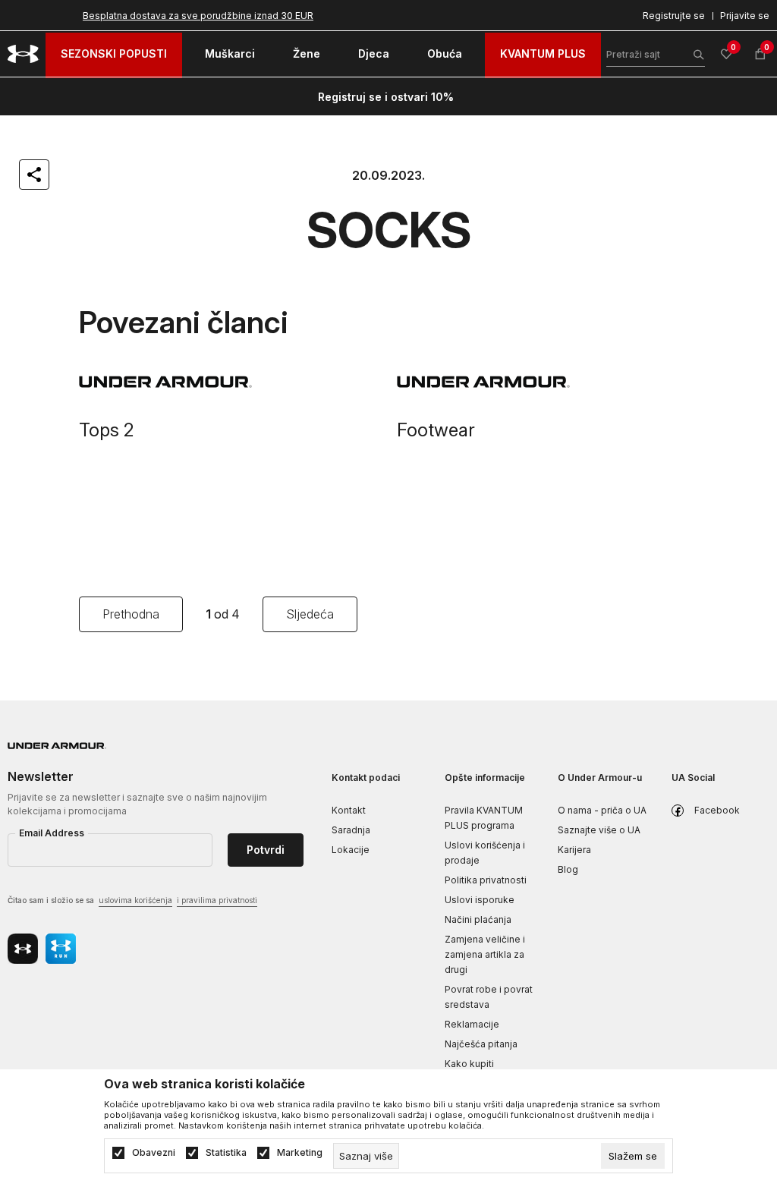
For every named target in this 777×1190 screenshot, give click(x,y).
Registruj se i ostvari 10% (386, 96)
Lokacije (351, 849)
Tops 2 (106, 430)
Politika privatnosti (486, 880)
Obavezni (153, 1152)
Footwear (436, 430)
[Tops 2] (230, 382)
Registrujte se (674, 15)
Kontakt (349, 810)
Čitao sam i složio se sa (132, 900)
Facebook (717, 810)
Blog (568, 869)
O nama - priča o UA (602, 810)
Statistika (226, 1152)
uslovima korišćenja (135, 900)
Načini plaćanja (478, 919)
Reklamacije (472, 1024)
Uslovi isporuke (479, 899)
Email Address (51, 833)
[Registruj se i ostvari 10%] (459, 97)
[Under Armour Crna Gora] (23, 54)
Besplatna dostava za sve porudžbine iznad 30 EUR (198, 15)
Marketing (299, 1152)
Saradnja (351, 830)
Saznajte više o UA (599, 830)
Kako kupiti (469, 1063)
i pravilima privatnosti (217, 900)
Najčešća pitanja (481, 1044)
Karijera (574, 849)
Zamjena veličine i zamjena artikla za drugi (485, 954)
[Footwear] (548, 382)
